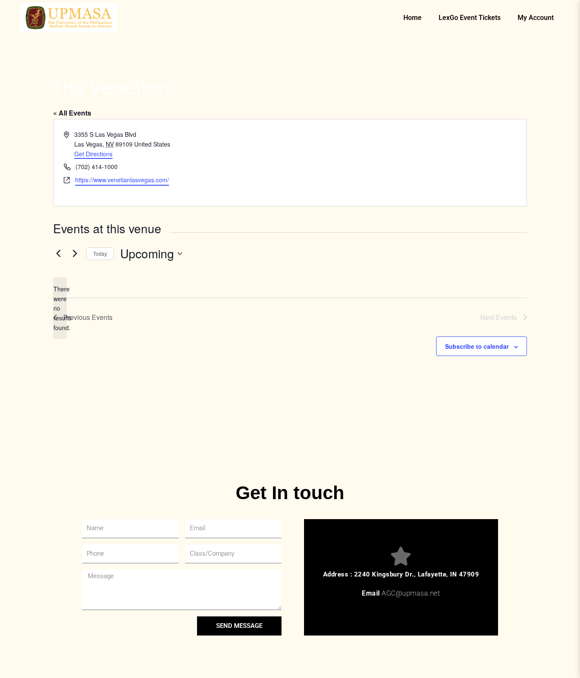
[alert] (60, 308)
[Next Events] (75, 254)
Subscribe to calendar (477, 346)
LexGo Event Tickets (470, 18)
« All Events (72, 113)
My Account (536, 18)
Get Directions (93, 154)
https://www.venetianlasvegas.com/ (122, 179)
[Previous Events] (58, 254)
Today (100, 253)
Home (412, 18)
